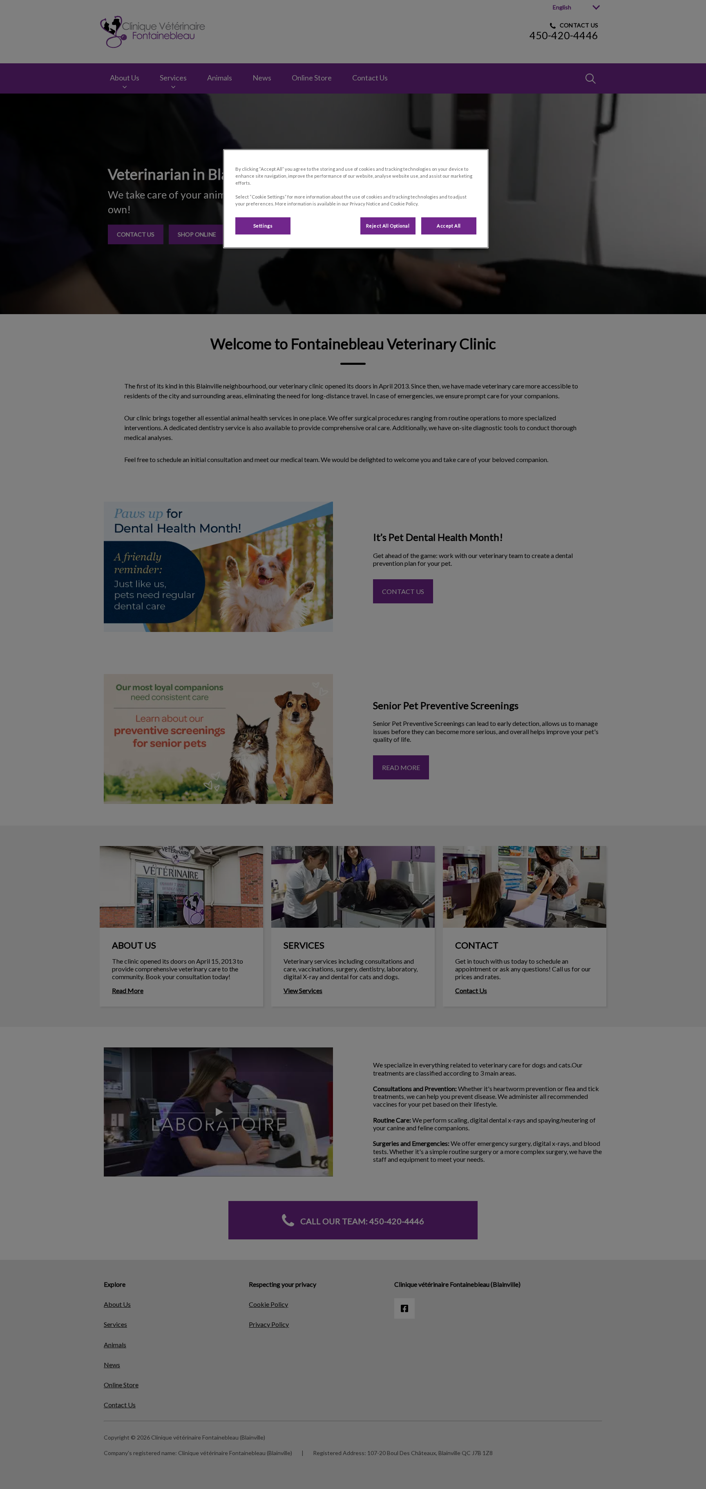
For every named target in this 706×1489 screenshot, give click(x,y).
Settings (263, 225)
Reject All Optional (388, 225)
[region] (356, 198)
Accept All (449, 225)
